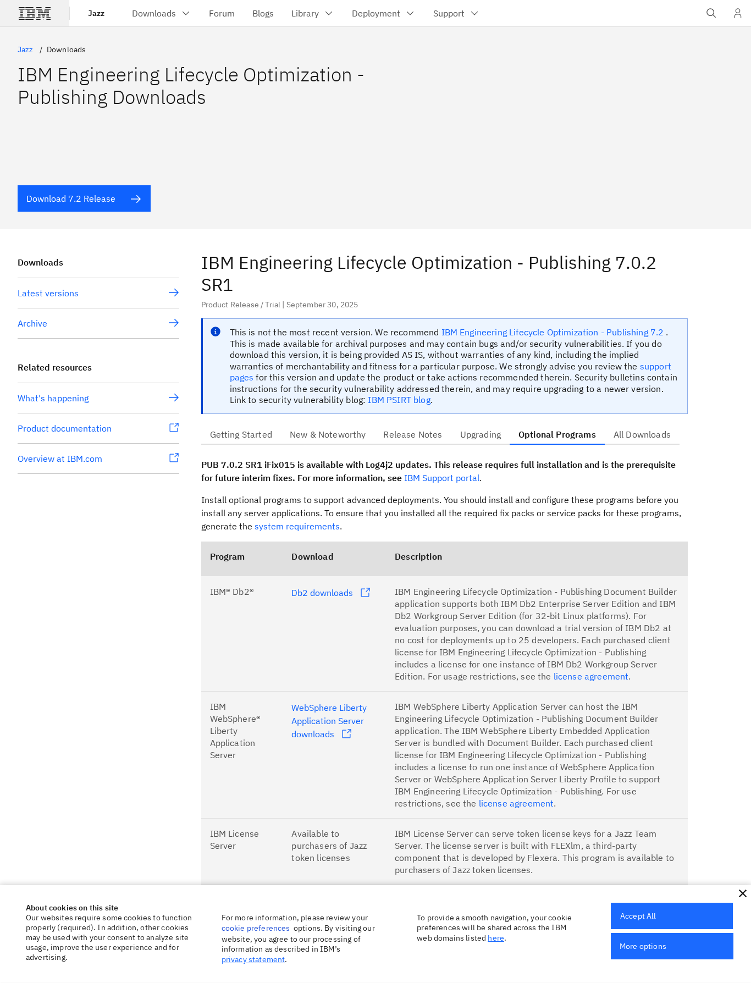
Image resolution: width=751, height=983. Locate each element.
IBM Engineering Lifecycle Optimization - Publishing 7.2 (553, 332)
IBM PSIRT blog (399, 399)
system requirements (297, 526)
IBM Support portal (441, 477)
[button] (743, 893)
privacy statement (253, 959)
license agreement (591, 676)
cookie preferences (256, 928)
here (496, 938)
